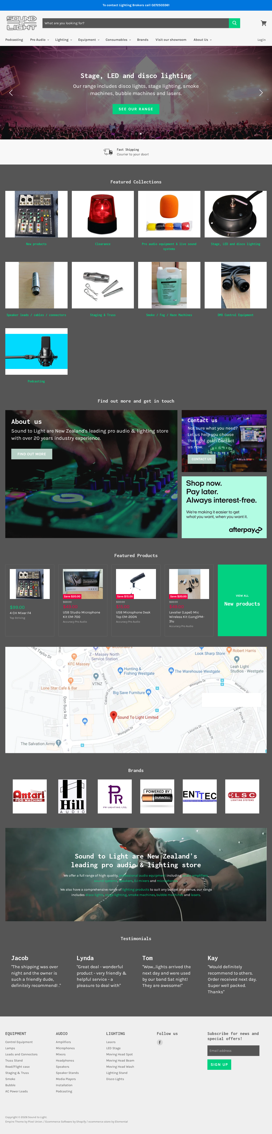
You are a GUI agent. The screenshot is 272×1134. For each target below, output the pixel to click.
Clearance (102, 244)
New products (36, 244)
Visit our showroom (171, 40)
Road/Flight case (17, 1067)
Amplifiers (63, 1042)
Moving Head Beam (120, 1060)
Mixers (61, 1054)
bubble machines (169, 895)
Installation (64, 1085)
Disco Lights (115, 1079)
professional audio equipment (142, 875)
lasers (195, 895)
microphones (167, 881)
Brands (142, 40)
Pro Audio (38, 40)
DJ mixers (141, 881)
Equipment (87, 40)
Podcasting (14, 40)
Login (262, 40)
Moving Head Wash (120, 1067)
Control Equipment (19, 1042)
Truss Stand (14, 1060)
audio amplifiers (195, 875)
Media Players (66, 1079)
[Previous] (11, 92)
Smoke (10, 1079)
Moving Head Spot (119, 1054)
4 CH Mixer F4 (20, 613)
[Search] (234, 23)
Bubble (10, 1085)
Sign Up (219, 1064)
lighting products (135, 889)
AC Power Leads (16, 1091)
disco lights (94, 895)
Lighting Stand (117, 1073)
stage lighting (116, 895)
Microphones (65, 1048)
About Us (201, 40)
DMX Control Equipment (236, 315)
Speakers (62, 1067)
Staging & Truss (103, 315)
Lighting (62, 40)
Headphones (65, 1060)
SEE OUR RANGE (136, 109)
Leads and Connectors (21, 1054)
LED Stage (113, 1048)
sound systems (105, 881)
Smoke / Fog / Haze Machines (169, 315)
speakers (126, 881)
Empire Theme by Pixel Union (23, 1121)
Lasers (111, 1042)
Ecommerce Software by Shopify (65, 1121)
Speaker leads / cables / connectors (36, 315)
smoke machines (141, 895)
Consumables (117, 40)
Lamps (10, 1048)
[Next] (260, 92)
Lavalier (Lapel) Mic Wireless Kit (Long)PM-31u (186, 616)
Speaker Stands (67, 1073)
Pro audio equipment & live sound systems (169, 246)
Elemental (121, 1121)
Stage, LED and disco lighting (235, 244)
